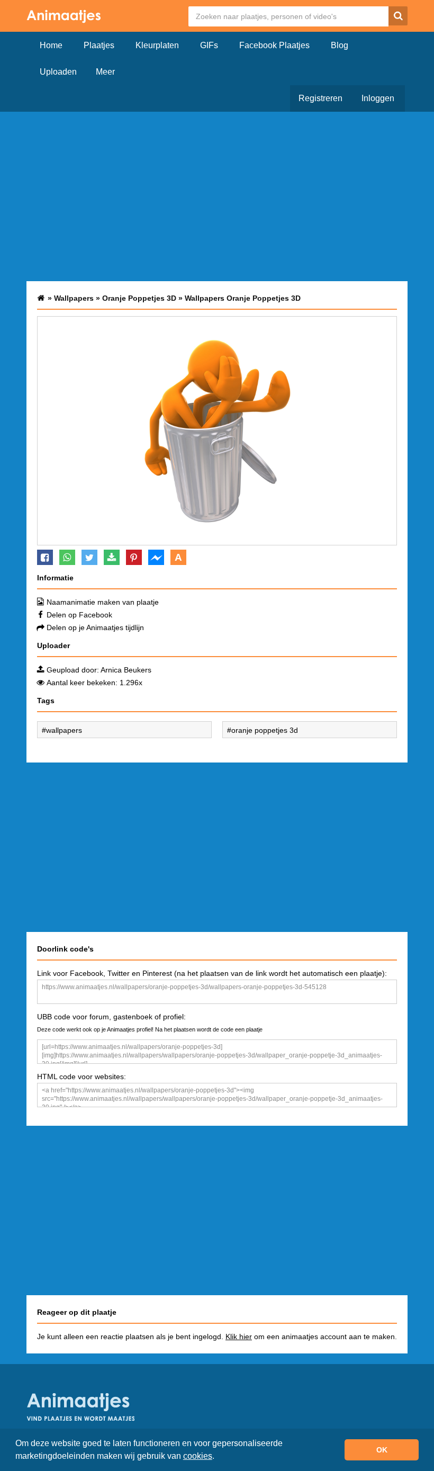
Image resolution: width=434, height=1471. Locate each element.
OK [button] (381, 1450)
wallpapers (64, 730)
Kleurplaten (157, 45)
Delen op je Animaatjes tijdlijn (95, 627)
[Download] (112, 557)
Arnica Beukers (126, 670)
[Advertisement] (217, 196)
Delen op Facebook (79, 615)
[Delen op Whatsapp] (67, 557)
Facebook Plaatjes (274, 45)
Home (51, 45)
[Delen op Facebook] (45, 557)
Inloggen (377, 98)
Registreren (320, 98)
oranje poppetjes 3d (264, 730)
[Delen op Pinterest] (134, 557)
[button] (218, 1457)
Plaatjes (99, 45)
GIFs (209, 45)
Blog (339, 45)
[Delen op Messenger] (156, 557)
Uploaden (58, 71)
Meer (105, 71)
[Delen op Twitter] (89, 557)
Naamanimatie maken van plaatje (103, 602)
